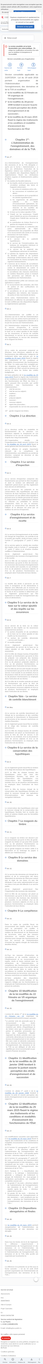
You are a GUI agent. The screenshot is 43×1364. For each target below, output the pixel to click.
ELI (2, 1313)
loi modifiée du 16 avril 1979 (19, 444)
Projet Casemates (6, 1309)
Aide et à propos (6, 1305)
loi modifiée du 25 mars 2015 (21, 357)
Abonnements (5, 1294)
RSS (2, 1298)
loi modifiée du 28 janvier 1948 (21, 1092)
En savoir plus (7, 12)
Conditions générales (7, 1352)
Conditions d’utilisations (8, 1356)
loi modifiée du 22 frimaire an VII (21, 1015)
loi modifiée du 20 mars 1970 (20, 1225)
